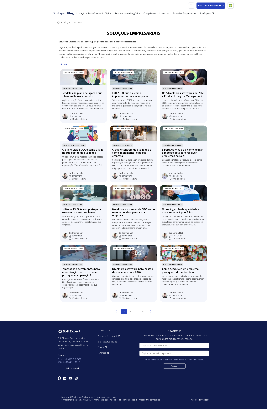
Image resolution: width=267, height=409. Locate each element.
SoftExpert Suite (106, 341)
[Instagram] (76, 378)
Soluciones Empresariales (74, 145)
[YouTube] (70, 378)
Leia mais (63, 64)
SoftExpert (205, 13)
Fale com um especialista (211, 5)
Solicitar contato (72, 368)
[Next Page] (150, 311)
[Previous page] (116, 311)
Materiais (103, 330)
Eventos (102, 352)
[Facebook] (59, 378)
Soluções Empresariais (72, 89)
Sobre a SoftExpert (107, 336)
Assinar (174, 366)
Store (101, 347)
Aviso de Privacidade (200, 399)
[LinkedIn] (64, 378)
